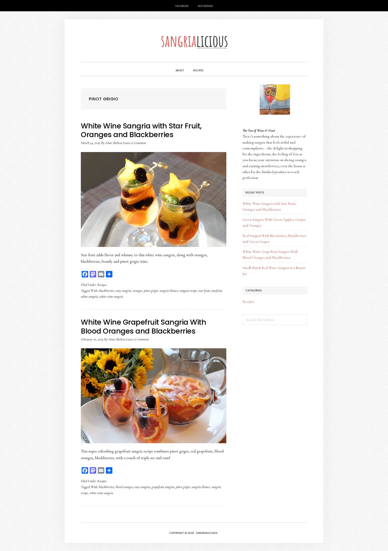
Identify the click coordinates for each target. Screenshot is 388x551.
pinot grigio (151, 290)
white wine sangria (111, 296)
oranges (137, 290)
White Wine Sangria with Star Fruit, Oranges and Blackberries (141, 130)
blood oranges (124, 487)
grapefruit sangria (163, 487)
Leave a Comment (134, 143)
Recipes (101, 284)
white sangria (89, 296)
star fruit (204, 290)
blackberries (106, 290)
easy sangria (123, 290)
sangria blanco (169, 290)
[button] (213, 66)
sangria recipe (188, 290)
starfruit (216, 290)
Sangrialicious (194, 42)
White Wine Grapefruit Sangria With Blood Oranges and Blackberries (143, 326)
